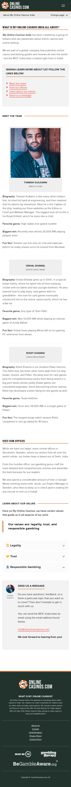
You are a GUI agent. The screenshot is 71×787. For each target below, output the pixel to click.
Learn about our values (22, 91)
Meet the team (17, 83)
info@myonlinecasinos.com (33, 629)
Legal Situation (35, 732)
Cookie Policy (36, 739)
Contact (35, 729)
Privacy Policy (36, 736)
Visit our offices (18, 87)
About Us (35, 725)
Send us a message (20, 95)
